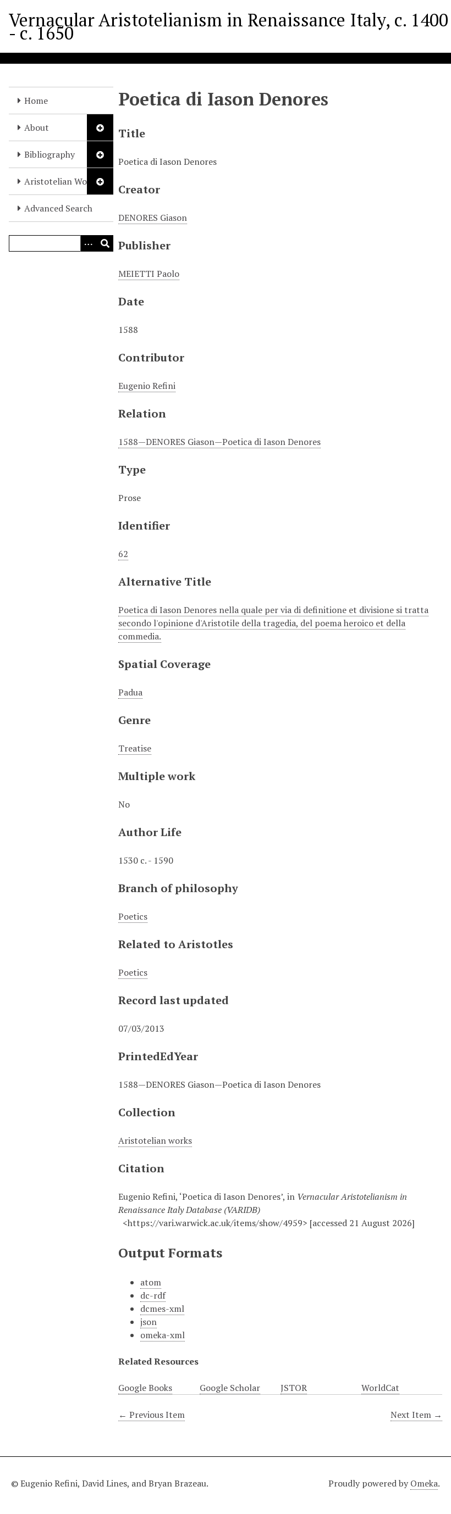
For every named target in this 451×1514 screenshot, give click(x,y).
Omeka (424, 1483)
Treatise (134, 748)
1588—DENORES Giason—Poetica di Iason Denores (219, 442)
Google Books (145, 1388)
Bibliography (49, 154)
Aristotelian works (155, 1140)
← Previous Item (151, 1415)
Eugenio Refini (146, 386)
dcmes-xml (162, 1309)
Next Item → (416, 1415)
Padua (130, 692)
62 (123, 554)
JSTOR (293, 1388)
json (148, 1322)
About (36, 127)
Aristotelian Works (61, 181)
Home (36, 100)
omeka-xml (162, 1335)
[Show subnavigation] (100, 127)
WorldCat (380, 1388)
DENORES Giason (152, 217)
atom (150, 1282)
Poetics (132, 916)
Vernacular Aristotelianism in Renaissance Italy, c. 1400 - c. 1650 (228, 26)
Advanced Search (58, 208)
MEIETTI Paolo (148, 274)
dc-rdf (153, 1295)
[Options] (88, 243)
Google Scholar (230, 1388)
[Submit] (105, 243)
